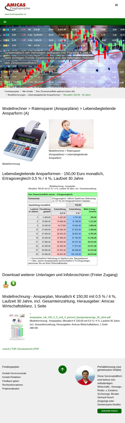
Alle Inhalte (27, 91)
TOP (13, 349)
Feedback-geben (10, 381)
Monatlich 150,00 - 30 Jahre (77, 95)
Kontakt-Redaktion (11, 377)
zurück (5, 349)
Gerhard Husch (109, 410)
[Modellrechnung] (24, 140)
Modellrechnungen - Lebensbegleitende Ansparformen (34, 95)
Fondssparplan (12, 91)
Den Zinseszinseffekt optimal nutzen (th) (55, 91)
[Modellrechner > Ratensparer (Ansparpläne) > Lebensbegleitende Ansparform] (71, 134)
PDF (36, 349)
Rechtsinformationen (12, 384)
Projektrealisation (10, 388)
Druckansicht (25, 349)
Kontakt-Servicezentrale (14, 373)
